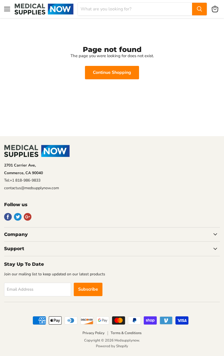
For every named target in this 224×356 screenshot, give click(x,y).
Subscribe (88, 289)
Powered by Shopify (112, 346)
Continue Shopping (112, 72)
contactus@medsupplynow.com (31, 188)
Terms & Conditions (126, 333)
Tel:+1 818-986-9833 (22, 180)
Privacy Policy (93, 333)
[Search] (199, 9)
